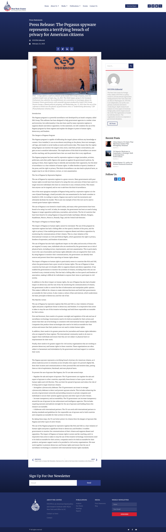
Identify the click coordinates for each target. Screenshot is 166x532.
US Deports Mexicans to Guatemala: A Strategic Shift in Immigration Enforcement (123, 154)
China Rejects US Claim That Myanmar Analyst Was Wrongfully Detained (123, 143)
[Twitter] (153, 6)
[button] (160, 6)
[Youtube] (156, 6)
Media (63, 6)
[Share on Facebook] (58, 49)
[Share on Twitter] (62, 49)
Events (85, 6)
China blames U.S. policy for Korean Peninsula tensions (123, 163)
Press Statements (35, 20)
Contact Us (93, 6)
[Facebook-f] (149, 6)
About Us (54, 6)
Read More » (116, 147)
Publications (74, 6)
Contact (49, 518)
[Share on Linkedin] (67, 49)
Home (47, 6)
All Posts (112, 123)
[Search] (131, 66)
